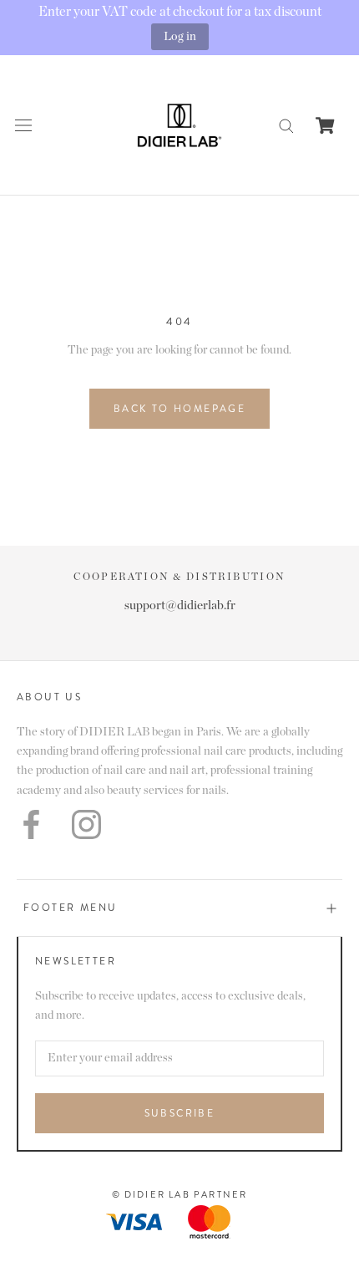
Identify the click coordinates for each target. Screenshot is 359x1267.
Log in (180, 36)
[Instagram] (86, 824)
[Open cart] (325, 125)
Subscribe (179, 1113)
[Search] (286, 125)
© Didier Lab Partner (180, 1194)
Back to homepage (179, 408)
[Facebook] (31, 824)
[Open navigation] (23, 125)
